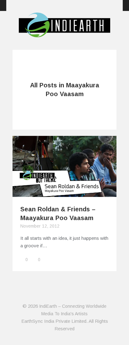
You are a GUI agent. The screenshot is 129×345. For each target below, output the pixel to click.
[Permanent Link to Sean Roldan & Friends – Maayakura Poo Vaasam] (64, 193)
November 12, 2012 (39, 226)
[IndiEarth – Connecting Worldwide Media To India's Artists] (64, 33)
